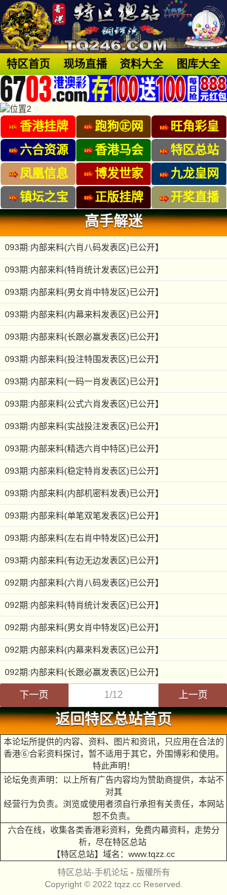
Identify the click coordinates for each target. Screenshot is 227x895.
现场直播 (85, 64)
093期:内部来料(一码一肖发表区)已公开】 (84, 381)
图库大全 (198, 64)
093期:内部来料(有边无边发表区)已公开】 (84, 560)
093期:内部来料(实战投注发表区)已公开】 (84, 426)
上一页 (193, 695)
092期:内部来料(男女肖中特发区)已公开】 (84, 627)
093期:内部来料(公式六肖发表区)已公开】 (84, 404)
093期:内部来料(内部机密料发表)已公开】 (84, 493)
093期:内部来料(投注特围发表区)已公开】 (84, 359)
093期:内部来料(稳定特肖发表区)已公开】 (84, 471)
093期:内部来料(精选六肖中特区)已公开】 (84, 448)
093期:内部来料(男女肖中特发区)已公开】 (84, 292)
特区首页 (28, 64)
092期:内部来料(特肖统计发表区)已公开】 (84, 605)
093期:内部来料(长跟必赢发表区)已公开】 (84, 336)
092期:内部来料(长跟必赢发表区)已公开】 (84, 672)
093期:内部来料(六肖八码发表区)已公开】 (84, 247)
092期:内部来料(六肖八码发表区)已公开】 (84, 582)
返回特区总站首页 (114, 719)
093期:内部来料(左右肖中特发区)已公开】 (84, 538)
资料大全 (141, 64)
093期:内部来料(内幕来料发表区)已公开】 (84, 314)
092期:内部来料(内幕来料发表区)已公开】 (84, 649)
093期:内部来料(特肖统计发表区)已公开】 (84, 269)
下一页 (33, 695)
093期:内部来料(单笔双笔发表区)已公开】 (84, 515)
